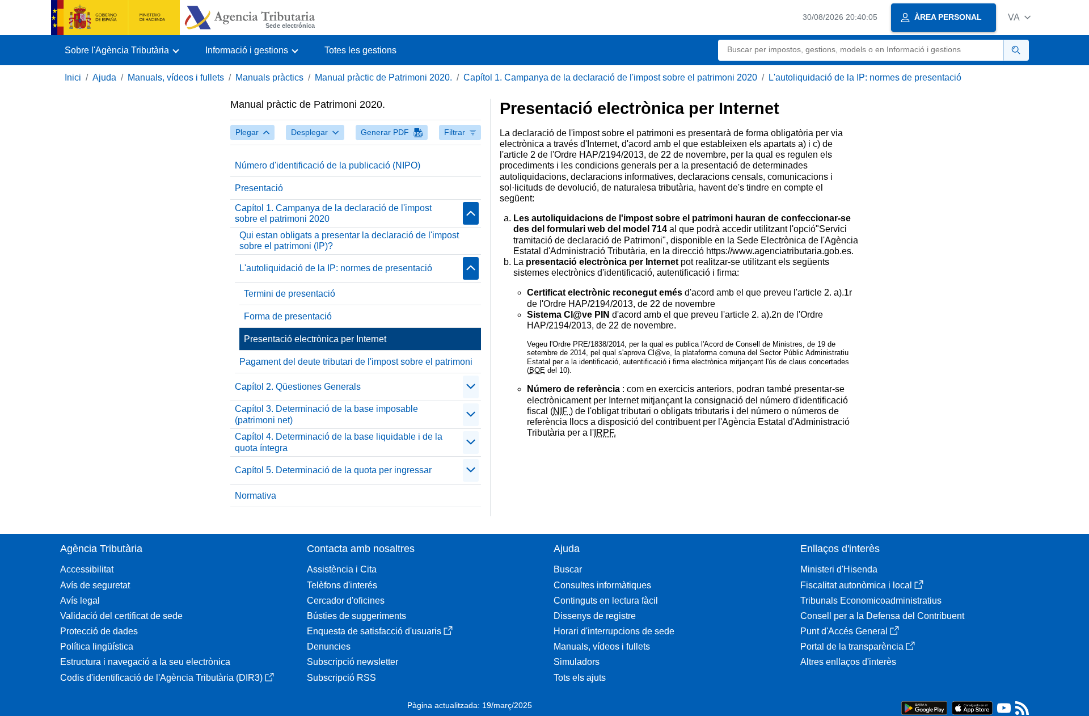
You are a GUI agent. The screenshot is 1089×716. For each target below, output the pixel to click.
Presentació (259, 188)
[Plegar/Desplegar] (471, 213)
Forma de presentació (288, 316)
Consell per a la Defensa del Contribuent (882, 616)
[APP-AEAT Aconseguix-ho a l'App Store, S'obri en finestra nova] (972, 707)
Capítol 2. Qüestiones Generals (298, 386)
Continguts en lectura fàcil (606, 600)
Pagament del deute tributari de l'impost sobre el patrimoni (355, 362)
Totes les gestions (360, 50)
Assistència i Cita (342, 569)
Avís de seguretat (95, 585)
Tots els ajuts (580, 678)
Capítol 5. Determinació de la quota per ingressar (333, 470)
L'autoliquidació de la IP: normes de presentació (865, 77)
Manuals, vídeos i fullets (176, 77)
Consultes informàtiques (602, 585)
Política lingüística (96, 646)
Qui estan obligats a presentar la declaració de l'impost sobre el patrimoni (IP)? (349, 240)
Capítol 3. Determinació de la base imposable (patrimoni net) (326, 414)
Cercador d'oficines (346, 600)
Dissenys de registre (595, 616)
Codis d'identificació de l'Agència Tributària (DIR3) (161, 678)
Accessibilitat (86, 569)
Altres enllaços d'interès (848, 662)
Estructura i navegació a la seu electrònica (145, 662)
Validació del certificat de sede (121, 616)
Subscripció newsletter (352, 662)
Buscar (568, 569)
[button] (1019, 17)
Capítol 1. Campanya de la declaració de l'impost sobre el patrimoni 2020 (610, 77)
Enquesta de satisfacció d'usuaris (374, 631)
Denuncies (329, 646)
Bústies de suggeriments (356, 616)
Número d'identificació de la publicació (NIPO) (327, 165)
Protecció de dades (99, 631)
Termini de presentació (289, 293)
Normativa (255, 495)
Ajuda (104, 77)
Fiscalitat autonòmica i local (856, 585)
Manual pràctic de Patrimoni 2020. (383, 77)
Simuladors (577, 662)
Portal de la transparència (852, 646)
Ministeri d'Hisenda (838, 569)
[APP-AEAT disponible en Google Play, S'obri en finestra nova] (924, 707)
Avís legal (80, 600)
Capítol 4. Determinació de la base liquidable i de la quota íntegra (338, 442)
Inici (73, 77)
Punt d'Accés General (844, 631)
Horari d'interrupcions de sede (614, 631)
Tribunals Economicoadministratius (871, 600)
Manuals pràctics (269, 77)
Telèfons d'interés (342, 585)
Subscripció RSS (341, 678)
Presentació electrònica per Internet (315, 339)
